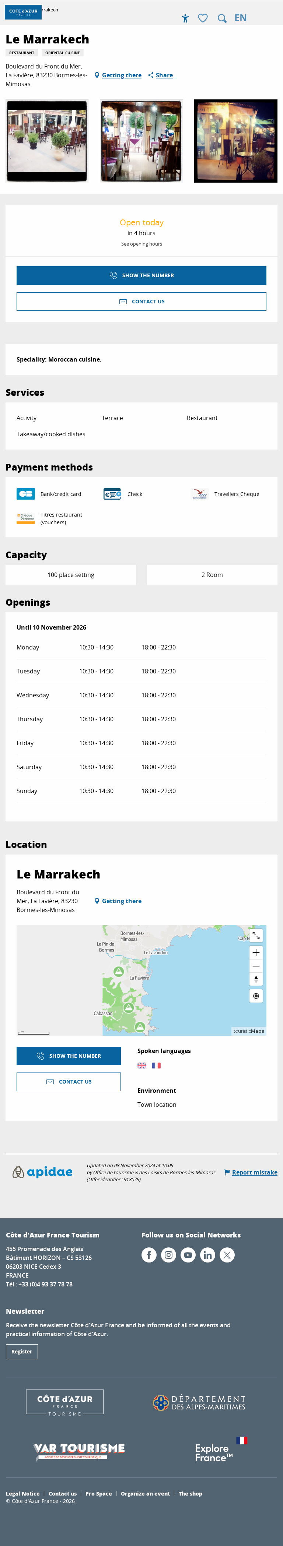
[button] (222, 18)
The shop (190, 1493)
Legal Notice (23, 1493)
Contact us (63, 1493)
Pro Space (98, 1493)
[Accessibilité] (185, 18)
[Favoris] (204, 19)
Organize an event (145, 1493)
